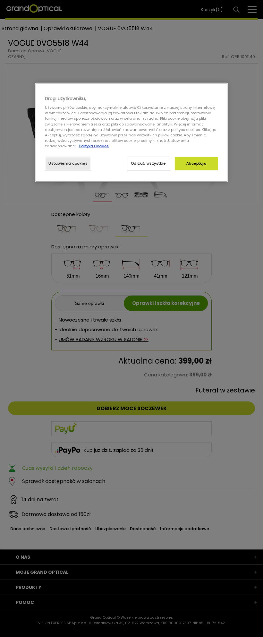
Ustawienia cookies (68, 163)
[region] (131, 132)
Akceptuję (196, 163)
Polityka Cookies (94, 145)
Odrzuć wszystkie (148, 163)
